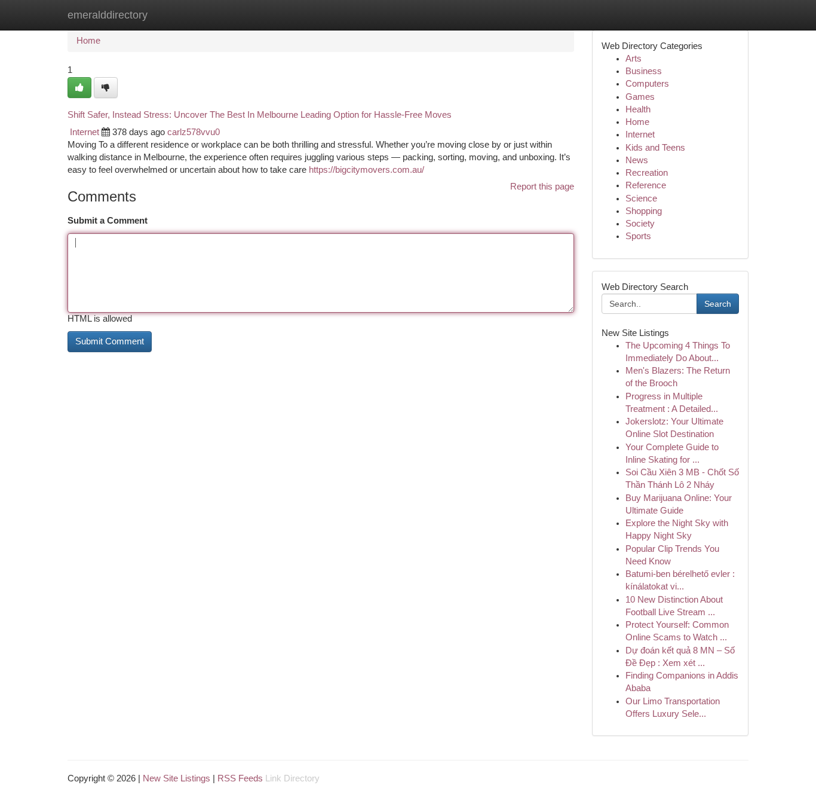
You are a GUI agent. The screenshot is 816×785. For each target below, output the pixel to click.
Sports (638, 236)
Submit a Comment (108, 220)
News (636, 160)
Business (643, 71)
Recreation (646, 173)
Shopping (643, 211)
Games (640, 97)
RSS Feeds (240, 778)
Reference (645, 185)
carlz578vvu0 (193, 132)
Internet (84, 132)
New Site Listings (176, 778)
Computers (647, 83)
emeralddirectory (108, 15)
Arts (633, 58)
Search (717, 303)
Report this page (542, 186)
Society (640, 223)
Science (641, 198)
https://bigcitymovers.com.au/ (366, 170)
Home (88, 40)
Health (638, 109)
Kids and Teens (655, 147)
